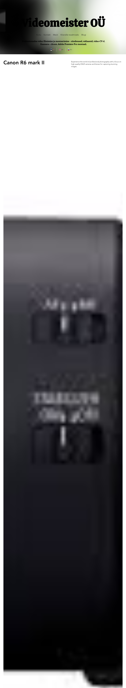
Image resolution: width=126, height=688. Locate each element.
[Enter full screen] (3, 30)
